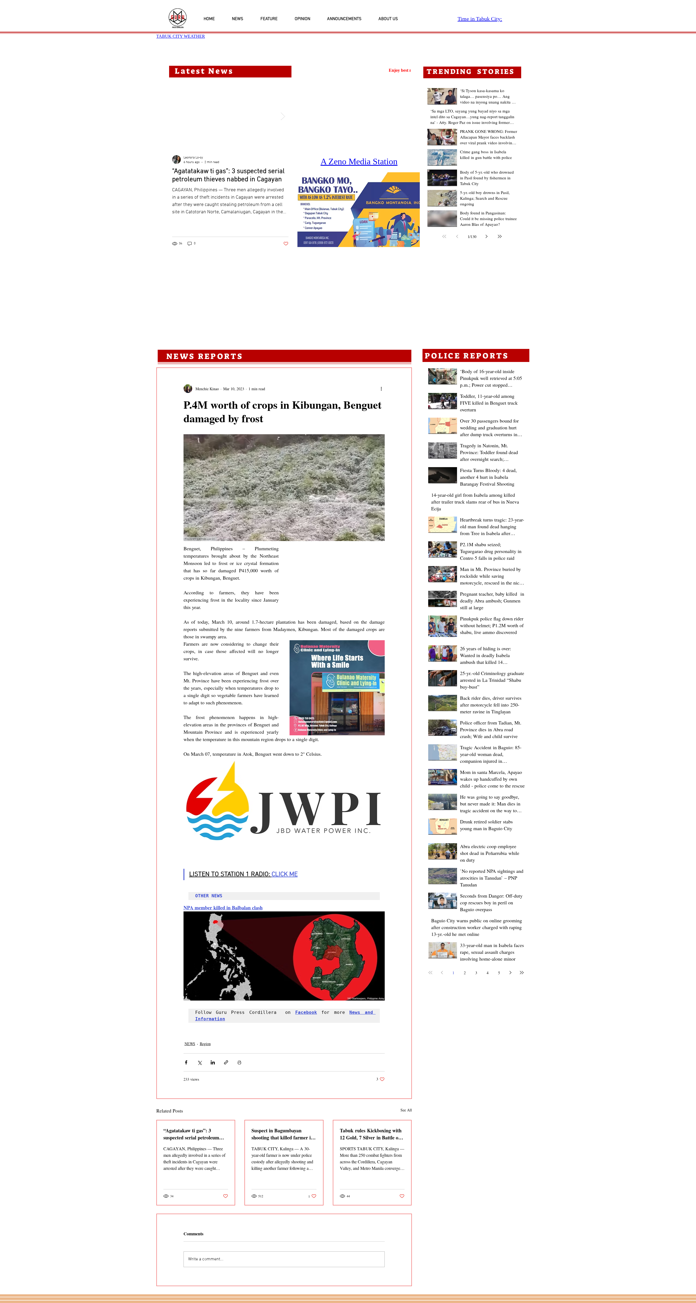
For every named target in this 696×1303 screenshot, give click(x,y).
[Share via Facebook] (186, 1055)
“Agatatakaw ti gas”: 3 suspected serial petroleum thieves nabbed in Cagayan (191, 1127)
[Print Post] (239, 1055)
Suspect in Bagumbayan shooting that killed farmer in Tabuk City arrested (282, 1127)
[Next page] (487, 236)
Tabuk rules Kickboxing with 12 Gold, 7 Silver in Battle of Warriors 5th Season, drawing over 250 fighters (371, 1127)
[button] (358, 209)
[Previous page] (457, 236)
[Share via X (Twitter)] (199, 1055)
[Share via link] (226, 1055)
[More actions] (381, 388)
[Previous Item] (177, 116)
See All (406, 1102)
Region (205, 1036)
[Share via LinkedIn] (212, 1055)
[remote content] (337, 570)
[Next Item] (282, 116)
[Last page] (500, 236)
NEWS (190, 1036)
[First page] (444, 236)
